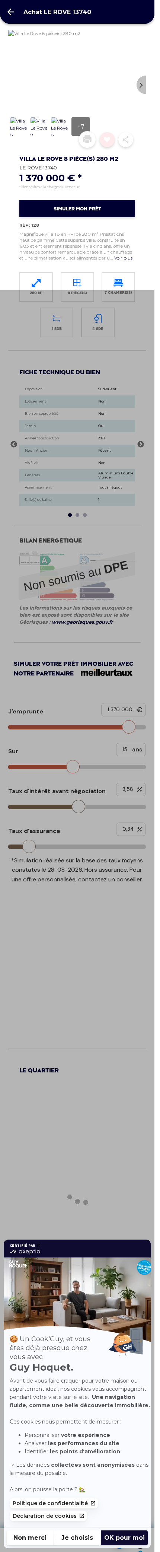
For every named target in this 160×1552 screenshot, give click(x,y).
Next (141, 85)
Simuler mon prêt (77, 209)
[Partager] (125, 139)
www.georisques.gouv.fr (82, 622)
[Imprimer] (87, 139)
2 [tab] (77, 515)
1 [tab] (70, 515)
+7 (80, 126)
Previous (13, 85)
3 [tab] (85, 515)
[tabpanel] (79, 444)
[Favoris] (107, 139)
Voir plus (123, 258)
